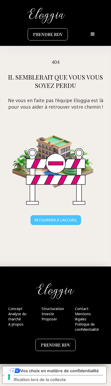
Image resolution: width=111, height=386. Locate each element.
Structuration (53, 308)
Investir (48, 313)
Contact (82, 308)
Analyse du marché (17, 316)
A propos (15, 324)
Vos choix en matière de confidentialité (59, 370)
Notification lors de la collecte (36, 379)
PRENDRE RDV (47, 34)
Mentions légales (83, 316)
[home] (45, 15)
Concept (15, 308)
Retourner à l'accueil (55, 219)
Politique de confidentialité (87, 327)
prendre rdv (55, 345)
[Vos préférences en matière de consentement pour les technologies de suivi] (9, 377)
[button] (92, 34)
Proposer (49, 319)
